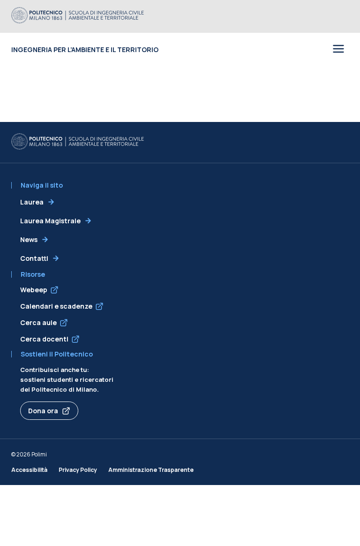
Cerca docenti (44, 338)
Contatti (34, 258)
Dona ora (43, 410)
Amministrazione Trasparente (151, 470)
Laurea (32, 201)
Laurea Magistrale (50, 220)
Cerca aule (38, 322)
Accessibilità (29, 470)
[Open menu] (338, 49)
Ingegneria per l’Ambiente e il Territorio (84, 49)
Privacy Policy (78, 470)
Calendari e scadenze (56, 306)
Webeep (33, 289)
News (29, 239)
